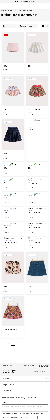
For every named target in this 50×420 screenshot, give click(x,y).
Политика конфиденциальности (21, 413)
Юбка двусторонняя (34, 109)
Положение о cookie (37, 413)
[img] (13, 47)
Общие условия (6, 413)
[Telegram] (46, 417)
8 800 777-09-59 (29, 365)
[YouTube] (43, 417)
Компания (6, 391)
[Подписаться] (47, 402)
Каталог (5, 378)
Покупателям (8, 385)
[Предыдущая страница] (4, 343)
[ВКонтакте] (39, 417)
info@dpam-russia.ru (8, 365)
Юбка (5, 66)
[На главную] (24, 6)
